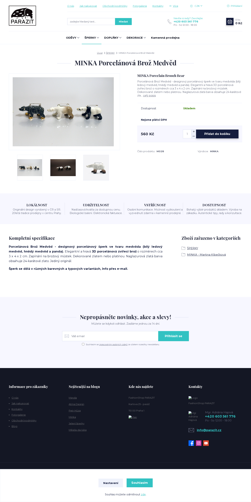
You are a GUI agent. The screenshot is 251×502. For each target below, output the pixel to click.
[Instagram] (199, 443)
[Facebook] (192, 443)
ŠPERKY (90, 37)
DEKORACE (135, 37)
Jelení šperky (76, 423)
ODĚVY (71, 37)
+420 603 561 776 (186, 21)
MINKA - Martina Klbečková (206, 254)
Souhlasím (139, 483)
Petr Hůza (75, 410)
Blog (14, 426)
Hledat (123, 21)
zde (143, 494)
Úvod (100, 53)
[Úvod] (34, 16)
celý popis (149, 95)
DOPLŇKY (111, 37)
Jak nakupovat (88, 5)
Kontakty (158, 5)
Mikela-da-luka (78, 429)
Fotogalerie (140, 5)
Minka (72, 417)
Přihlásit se (173, 336)
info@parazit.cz (209, 430)
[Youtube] (207, 443)
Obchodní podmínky (115, 5)
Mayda (73, 397)
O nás (70, 5)
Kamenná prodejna (165, 37)
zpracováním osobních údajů (113, 344)
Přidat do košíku (217, 134)
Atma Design (76, 404)
